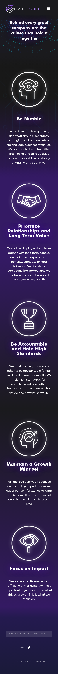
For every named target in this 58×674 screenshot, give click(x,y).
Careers (15, 661)
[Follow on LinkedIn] (36, 647)
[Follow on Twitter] (29, 647)
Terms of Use (26, 661)
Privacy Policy (40, 661)
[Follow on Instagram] (22, 647)
